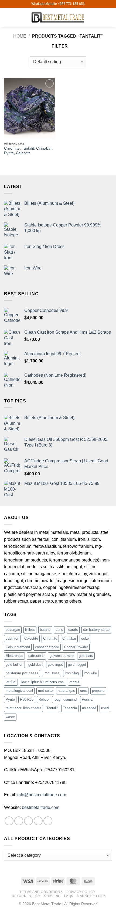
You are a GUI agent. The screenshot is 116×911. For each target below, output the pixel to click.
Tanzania (70, 708)
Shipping (52, 896)
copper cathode (47, 647)
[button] (7, 17)
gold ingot (55, 664)
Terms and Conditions (41, 892)
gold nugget (77, 664)
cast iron (12, 638)
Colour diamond (18, 647)
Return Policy (26, 896)
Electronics (14, 656)
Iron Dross (51, 673)
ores (83, 691)
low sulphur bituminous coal (42, 682)
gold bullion (14, 664)
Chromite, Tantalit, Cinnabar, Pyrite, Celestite (28, 150)
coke (85, 638)
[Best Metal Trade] (58, 17)
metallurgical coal (19, 691)
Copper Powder (76, 647)
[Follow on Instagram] (18, 820)
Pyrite (10, 699)
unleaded (89, 708)
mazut (74, 682)
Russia (87, 699)
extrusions (36, 656)
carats (73, 630)
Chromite (50, 638)
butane (45, 630)
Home (19, 36)
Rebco (44, 699)
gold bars (86, 656)
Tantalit (52, 708)
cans (59, 630)
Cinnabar (69, 638)
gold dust (35, 664)
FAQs (68, 896)
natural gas (66, 691)
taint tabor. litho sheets (23, 708)
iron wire (90, 673)
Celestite (31, 638)
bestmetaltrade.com (40, 807)
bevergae (13, 630)
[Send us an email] (38, 820)
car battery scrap (96, 630)
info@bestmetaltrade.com (41, 795)
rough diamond (65, 699)
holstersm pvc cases (22, 673)
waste (10, 717)
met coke (45, 691)
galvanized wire (62, 656)
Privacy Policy (80, 892)
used (105, 708)
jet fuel (11, 682)
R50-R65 (26, 699)
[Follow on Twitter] (28, 820)
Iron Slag (72, 673)
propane (98, 691)
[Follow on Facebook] (9, 820)
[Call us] (47, 820)
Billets (30, 630)
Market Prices (91, 896)
